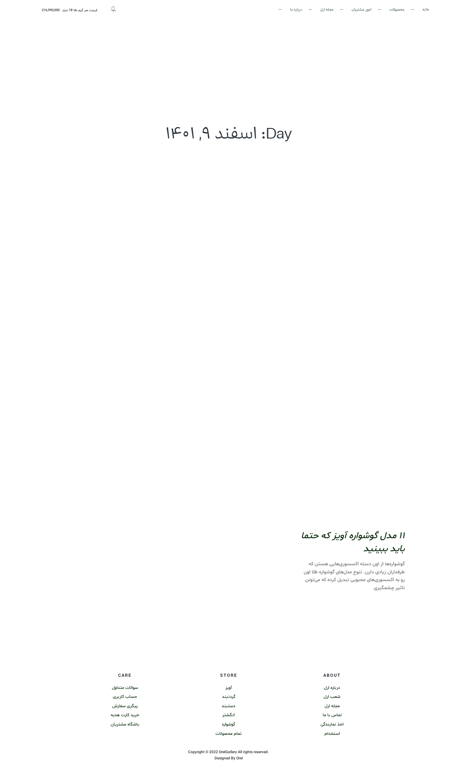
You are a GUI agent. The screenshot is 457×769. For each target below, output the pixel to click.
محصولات (397, 9)
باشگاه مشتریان (125, 724)
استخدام (332, 734)
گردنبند (228, 697)
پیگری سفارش (125, 706)
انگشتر (228, 715)
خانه (425, 9)
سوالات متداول (125, 688)
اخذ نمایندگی (332, 724)
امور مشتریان (362, 9)
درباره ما (296, 9)
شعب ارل (332, 697)
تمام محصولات (228, 734)
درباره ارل (332, 688)
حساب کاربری (125, 697)
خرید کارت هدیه (125, 715)
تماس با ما (332, 715)
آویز (228, 688)
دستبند (228, 706)
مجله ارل (327, 9)
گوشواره (228, 724)
